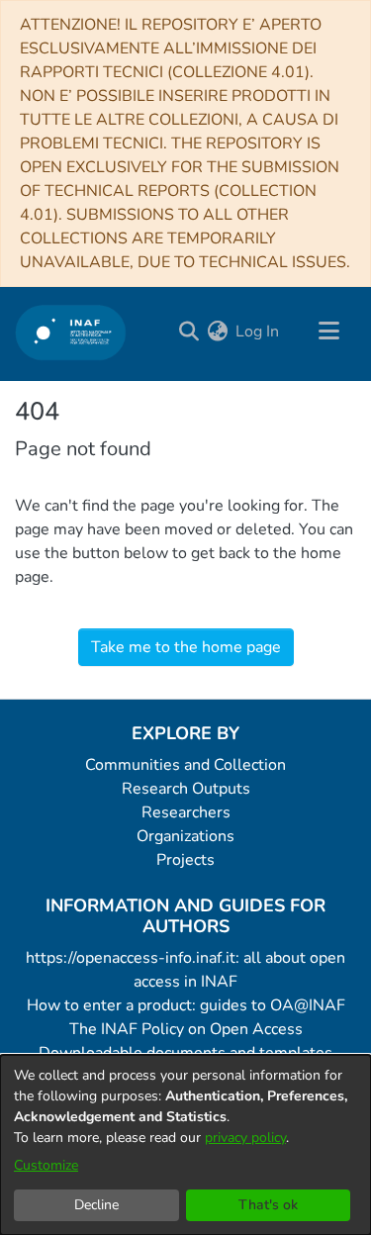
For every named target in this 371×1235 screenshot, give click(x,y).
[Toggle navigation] (328, 331)
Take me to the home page (186, 647)
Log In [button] (258, 331)
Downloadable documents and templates (185, 1053)
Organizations (185, 836)
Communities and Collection (185, 765)
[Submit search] (188, 331)
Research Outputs (186, 789)
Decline (96, 1204)
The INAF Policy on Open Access (186, 1029)
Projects (185, 860)
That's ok (268, 1204)
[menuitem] (217, 331)
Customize (46, 1165)
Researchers (186, 812)
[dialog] (185, 1145)
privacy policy (245, 1137)
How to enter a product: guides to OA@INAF (186, 1005)
